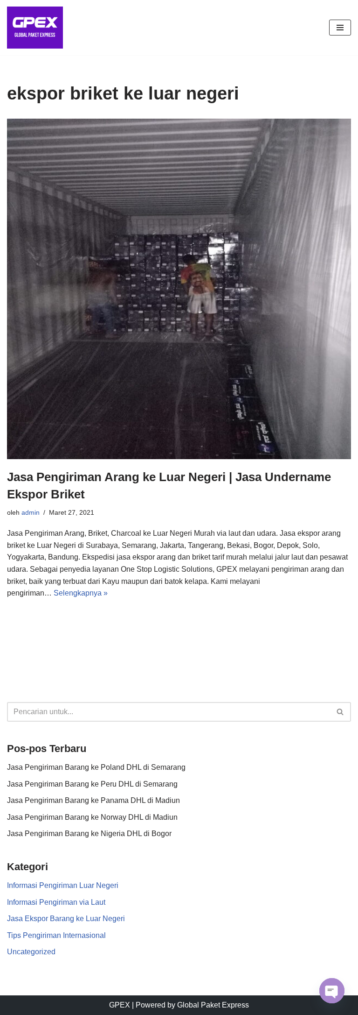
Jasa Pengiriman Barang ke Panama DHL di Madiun (93, 800)
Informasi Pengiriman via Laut (56, 902)
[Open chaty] (331, 990)
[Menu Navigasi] (340, 27)
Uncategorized (31, 952)
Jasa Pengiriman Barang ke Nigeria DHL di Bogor (89, 834)
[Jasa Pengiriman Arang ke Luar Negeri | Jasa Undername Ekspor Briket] (179, 289)
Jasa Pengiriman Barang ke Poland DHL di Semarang (96, 767)
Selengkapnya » (81, 593)
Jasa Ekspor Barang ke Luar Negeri (66, 919)
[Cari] (340, 712)
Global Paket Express (213, 1005)
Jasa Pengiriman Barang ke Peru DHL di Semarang (92, 784)
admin (30, 512)
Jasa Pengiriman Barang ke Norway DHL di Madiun (92, 817)
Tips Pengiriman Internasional (56, 935)
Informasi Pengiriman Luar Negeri (62, 885)
